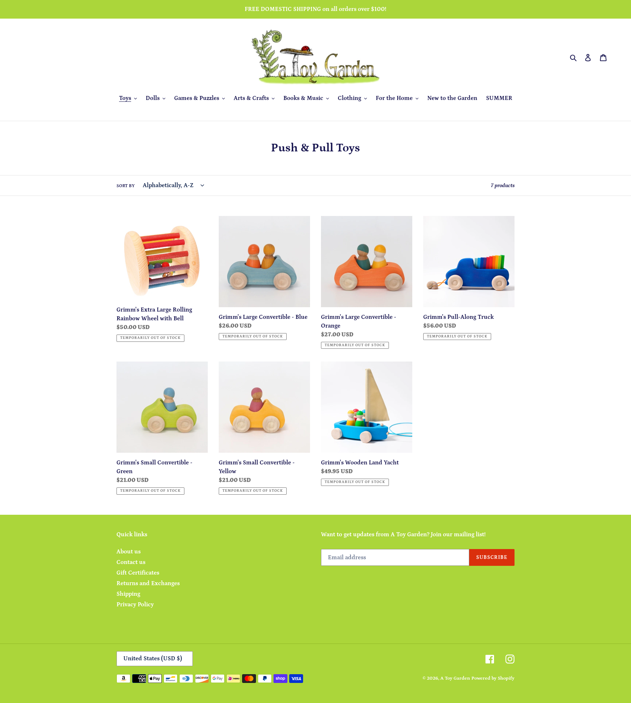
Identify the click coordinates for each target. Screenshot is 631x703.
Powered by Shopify (493, 678)
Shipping (128, 594)
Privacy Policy (135, 604)
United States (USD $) (152, 658)
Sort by (125, 186)
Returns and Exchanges (148, 583)
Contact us (130, 562)
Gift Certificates (137, 572)
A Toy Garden (455, 678)
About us (128, 551)
